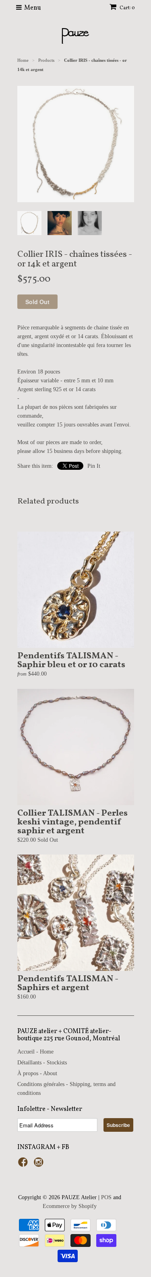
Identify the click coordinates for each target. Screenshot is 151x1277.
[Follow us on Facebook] (24, 1164)
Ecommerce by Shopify (70, 1206)
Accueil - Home (35, 1052)
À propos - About (37, 1073)
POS (106, 1197)
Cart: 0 (127, 8)
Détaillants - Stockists (42, 1063)
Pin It (93, 466)
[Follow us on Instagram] (40, 1164)
